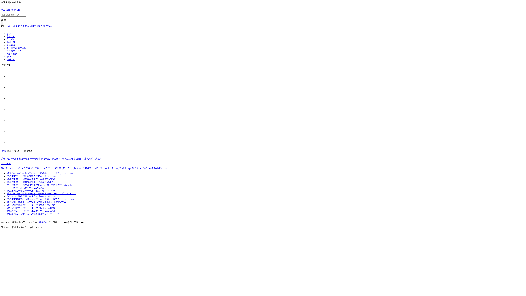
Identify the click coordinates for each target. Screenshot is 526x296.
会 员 (9, 57)
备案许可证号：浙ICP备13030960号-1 (19, 232)
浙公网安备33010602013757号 (52, 232)
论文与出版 (12, 54)
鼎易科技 (43, 222)
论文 (17, 26)
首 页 (9, 33)
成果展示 (24, 26)
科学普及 (11, 45)
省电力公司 (35, 26)
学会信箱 (15, 9)
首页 (4, 151)
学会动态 (11, 39)
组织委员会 (46, 26)
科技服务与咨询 (14, 51)
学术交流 (11, 42)
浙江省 (11, 26)
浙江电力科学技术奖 (16, 48)
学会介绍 (11, 36)
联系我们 (5, 9)
